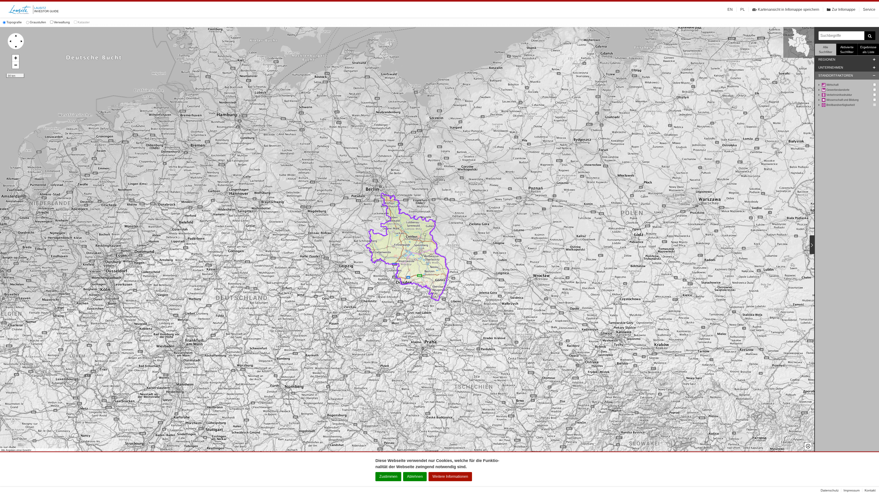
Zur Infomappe (843, 9)
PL (742, 9)
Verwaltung (62, 22)
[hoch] (15, 35)
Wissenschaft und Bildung (842, 100)
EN (730, 9)
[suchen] (869, 35)
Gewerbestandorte (837, 89)
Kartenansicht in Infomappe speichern (788, 9)
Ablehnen (415, 476)
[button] (15, 58)
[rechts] (21, 41)
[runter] (15, 46)
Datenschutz (830, 490)
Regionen (826, 59)
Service (869, 9)
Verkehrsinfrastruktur (839, 95)
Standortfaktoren (835, 75)
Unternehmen (830, 67)
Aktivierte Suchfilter (847, 49)
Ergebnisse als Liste (868, 49)
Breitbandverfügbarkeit (840, 105)
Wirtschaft (832, 84)
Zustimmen (388, 476)
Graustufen (38, 22)
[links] (10, 41)
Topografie (14, 22)
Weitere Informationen (450, 476)
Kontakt (870, 490)
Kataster (84, 22)
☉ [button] (808, 446)
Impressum (852, 490)
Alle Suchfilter (825, 49)
